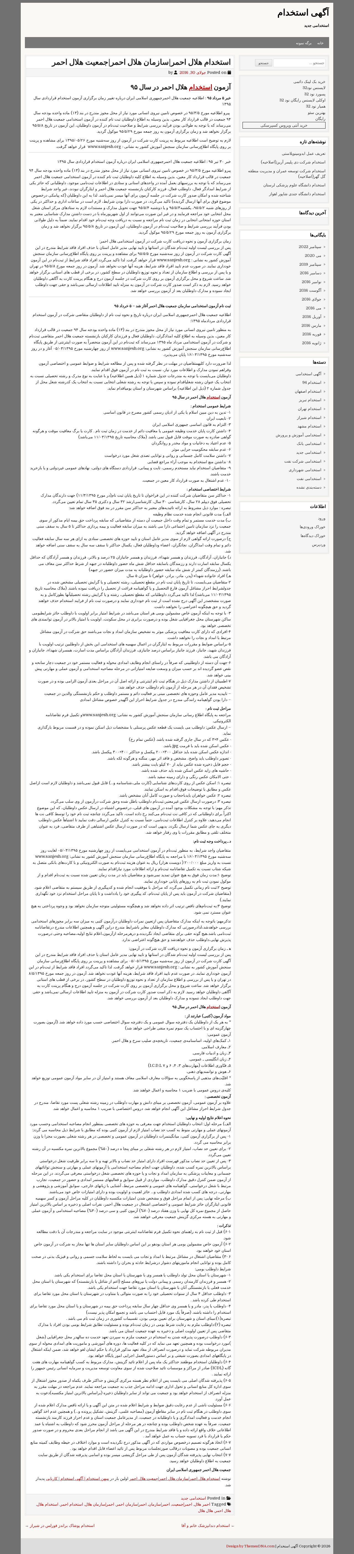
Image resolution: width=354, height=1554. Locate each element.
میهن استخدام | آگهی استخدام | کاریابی (77, 1478)
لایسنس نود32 (314, 87)
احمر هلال (202, 1504)
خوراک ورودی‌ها (313, 527)
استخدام (200, 87)
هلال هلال (205, 1510)
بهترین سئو (317, 112)
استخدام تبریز (310, 400)
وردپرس (319, 544)
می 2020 (313, 255)
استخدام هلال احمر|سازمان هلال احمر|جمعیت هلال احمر (141, 62)
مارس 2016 (311, 325)
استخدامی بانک (309, 443)
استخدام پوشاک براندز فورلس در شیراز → (60, 1525)
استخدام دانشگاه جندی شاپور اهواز (297, 194)
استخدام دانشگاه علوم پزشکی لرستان (294, 185)
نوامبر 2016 (311, 282)
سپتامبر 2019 (310, 264)
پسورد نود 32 (315, 94)
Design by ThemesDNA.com (250, 1546)
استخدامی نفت (309, 478)
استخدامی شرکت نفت (302, 461)
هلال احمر (223, 1510)
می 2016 (313, 308)
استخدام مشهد (309, 426)
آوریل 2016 (311, 316)
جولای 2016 (311, 299)
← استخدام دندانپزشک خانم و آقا (208, 1525)
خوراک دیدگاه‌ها (313, 535)
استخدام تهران (309, 408)
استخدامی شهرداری (305, 470)
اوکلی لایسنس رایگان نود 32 (302, 100)
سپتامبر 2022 (310, 246)
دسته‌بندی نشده (308, 487)
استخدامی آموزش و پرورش (298, 435)
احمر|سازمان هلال (99, 1504)
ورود (322, 518)
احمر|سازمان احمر (131, 1504)
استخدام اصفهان (308, 391)
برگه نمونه (304, 42)
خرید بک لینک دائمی (309, 81)
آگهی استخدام (303, 12)
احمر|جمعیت (182, 1504)
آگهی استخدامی (308, 374)
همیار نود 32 (316, 106)
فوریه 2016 (311, 334)
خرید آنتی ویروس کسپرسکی (284, 125)
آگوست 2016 (310, 290)
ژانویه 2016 (311, 343)
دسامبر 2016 (310, 273)
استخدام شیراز (309, 417)
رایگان (320, 118)
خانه (320, 42)
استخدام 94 (311, 382)
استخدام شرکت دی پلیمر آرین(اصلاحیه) (293, 162)
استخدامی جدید (193, 1498)
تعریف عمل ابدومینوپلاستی (304, 153)
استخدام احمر (71, 1504)
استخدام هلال (47, 1504)
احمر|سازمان (159, 1504)
